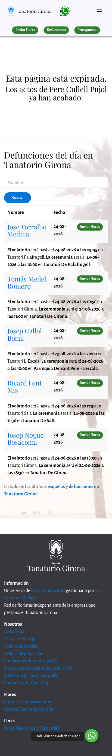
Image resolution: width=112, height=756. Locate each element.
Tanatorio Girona (34, 11)
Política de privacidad (23, 653)
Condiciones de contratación (30, 661)
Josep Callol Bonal (24, 334)
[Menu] (99, 9)
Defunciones (56, 30)
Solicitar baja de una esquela (30, 675)
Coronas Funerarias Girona (29, 702)
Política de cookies (21, 646)
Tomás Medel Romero (26, 282)
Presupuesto (87, 30)
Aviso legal (14, 631)
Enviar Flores (25, 30)
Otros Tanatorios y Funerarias (31, 728)
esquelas (56, 486)
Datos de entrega (20, 639)
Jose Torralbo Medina (26, 230)
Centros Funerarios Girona (28, 709)
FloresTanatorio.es (48, 590)
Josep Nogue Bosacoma (25, 438)
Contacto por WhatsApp (26, 683)
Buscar (17, 197)
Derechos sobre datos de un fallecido (38, 668)
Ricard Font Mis (24, 386)
